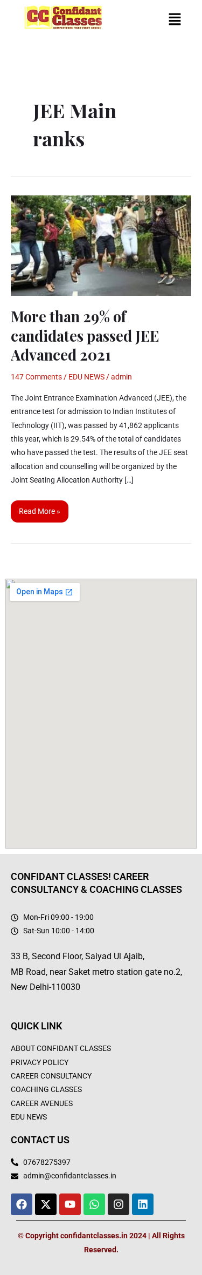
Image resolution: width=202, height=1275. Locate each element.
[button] (175, 20)
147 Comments (36, 376)
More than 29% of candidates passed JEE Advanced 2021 (85, 335)
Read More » (39, 508)
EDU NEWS (86, 376)
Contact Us (40, 1139)
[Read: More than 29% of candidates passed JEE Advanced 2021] (101, 244)
